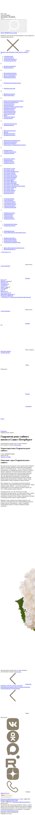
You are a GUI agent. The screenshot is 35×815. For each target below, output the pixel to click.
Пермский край (8, 160)
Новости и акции (6, 281)
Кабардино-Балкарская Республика (13, 101)
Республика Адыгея (9, 168)
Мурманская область (9, 135)
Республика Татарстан (10, 187)
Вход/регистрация (16, 297)
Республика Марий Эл (10, 181)
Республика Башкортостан (11, 171)
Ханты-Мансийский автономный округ (15, 232)
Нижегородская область (10, 142)
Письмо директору (6, 800)
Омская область (8, 150)
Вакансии (3, 291)
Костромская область (10, 111)
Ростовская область (9, 191)
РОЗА (2, 33)
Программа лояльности (7, 294)
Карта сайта (14, 800)
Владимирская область (10, 73)
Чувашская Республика (10, 241)
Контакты (3, 282)
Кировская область (9, 109)
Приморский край (9, 161)
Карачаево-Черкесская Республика (13, 106)
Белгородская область (10, 66)
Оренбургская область (10, 151)
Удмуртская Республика (10, 224)
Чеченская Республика (10, 239)
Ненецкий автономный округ (12, 140)
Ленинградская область (10, 123)
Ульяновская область (9, 225)
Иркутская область (9, 95)
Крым (5, 115)
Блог (2, 290)
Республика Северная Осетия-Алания (14, 186)
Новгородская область (10, 143)
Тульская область (8, 217)
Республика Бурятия (9, 173)
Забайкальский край (9, 88)
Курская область (8, 118)
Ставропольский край (10, 207)
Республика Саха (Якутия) (11, 184)
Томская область (8, 215)
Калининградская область (11, 102)
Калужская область (9, 103)
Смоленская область (9, 206)
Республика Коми (9, 180)
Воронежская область (10, 77)
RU (2, 325)
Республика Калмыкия (10, 177)
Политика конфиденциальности (9, 799)
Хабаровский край (9, 231)
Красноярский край (9, 114)
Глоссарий (4, 288)
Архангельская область (10, 59)
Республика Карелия (9, 178)
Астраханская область (10, 60)
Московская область (9, 133)
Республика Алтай (9, 170)
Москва (3, 52)
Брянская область (9, 67)
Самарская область (9, 198)
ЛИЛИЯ (6, 33)
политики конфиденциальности (9, 810)
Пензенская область (9, 158)
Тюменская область (9, 218)
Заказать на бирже (6, 457)
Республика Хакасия (9, 190)
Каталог (3, 279)
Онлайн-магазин (26, 297)
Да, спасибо (4, 16)
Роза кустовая (13, 33)
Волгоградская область (10, 74)
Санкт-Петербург (10, 52)
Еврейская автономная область (12, 83)
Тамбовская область (9, 213)
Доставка (3, 285)
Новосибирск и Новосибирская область (15, 145)
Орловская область (9, 153)
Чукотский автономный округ (12, 242)
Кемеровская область (10, 108)
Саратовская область (9, 201)
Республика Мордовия (10, 183)
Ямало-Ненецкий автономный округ (14, 248)
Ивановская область (9, 94)
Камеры (27, 278)
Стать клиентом (5, 293)
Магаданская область (10, 130)
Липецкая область (9, 125)
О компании (4, 284)
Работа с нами (5, 287)
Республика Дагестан (10, 174)
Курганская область (9, 117)
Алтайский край (8, 56)
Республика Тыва (9, 189)
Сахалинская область (10, 203)
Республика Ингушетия (10, 176)
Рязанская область (9, 193)
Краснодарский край (9, 112)
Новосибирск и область (21, 52)
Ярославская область (9, 249)
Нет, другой (12, 16)
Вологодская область (10, 76)
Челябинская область (10, 238)
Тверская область (8, 214)
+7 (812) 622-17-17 (6, 252)
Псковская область (9, 163)
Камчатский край (9, 105)
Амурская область (9, 58)
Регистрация (17, 445)
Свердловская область (10, 204)
